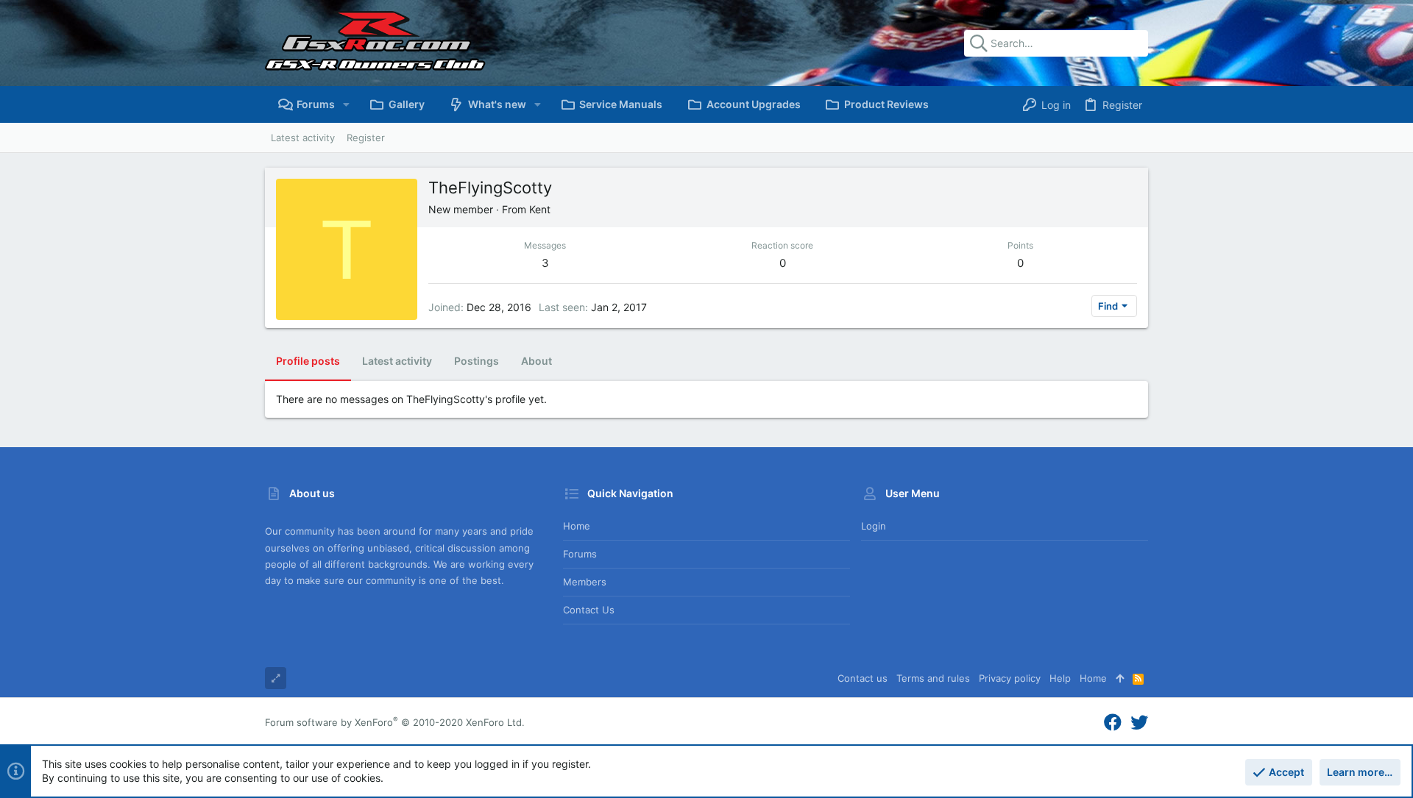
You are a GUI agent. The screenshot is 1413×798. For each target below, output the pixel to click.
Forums (580, 554)
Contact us (589, 610)
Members (584, 582)
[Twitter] (1139, 722)
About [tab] (536, 361)
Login (873, 526)
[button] (346, 104)
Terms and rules (933, 678)
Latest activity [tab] (397, 361)
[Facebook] (1113, 722)
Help (1060, 678)
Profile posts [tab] (308, 361)
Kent (539, 209)
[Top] (1119, 678)
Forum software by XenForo (395, 722)
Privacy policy (1010, 678)
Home (576, 526)
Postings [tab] (476, 361)
